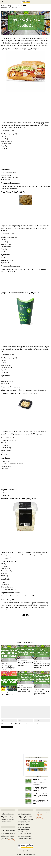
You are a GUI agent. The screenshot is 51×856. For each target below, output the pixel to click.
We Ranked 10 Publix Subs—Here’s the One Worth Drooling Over (40, 788)
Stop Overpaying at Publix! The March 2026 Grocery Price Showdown (8, 667)
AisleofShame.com (30, 854)
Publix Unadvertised (7, 694)
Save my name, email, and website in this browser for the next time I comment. (20, 723)
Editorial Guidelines (40, 818)
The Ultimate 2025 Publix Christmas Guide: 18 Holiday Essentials (41, 693)
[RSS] (25, 851)
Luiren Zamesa (6, 7)
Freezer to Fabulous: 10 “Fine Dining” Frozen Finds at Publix (40, 801)
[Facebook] (23, 615)
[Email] (27, 615)
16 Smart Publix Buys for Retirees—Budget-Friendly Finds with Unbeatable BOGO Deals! (40, 782)
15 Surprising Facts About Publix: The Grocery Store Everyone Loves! (25, 663)
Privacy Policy (11, 840)
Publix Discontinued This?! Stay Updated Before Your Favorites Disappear (40, 795)
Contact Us (38, 817)
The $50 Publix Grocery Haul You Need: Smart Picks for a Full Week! (24, 689)
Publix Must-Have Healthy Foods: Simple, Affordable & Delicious (42, 665)
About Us (38, 815)
